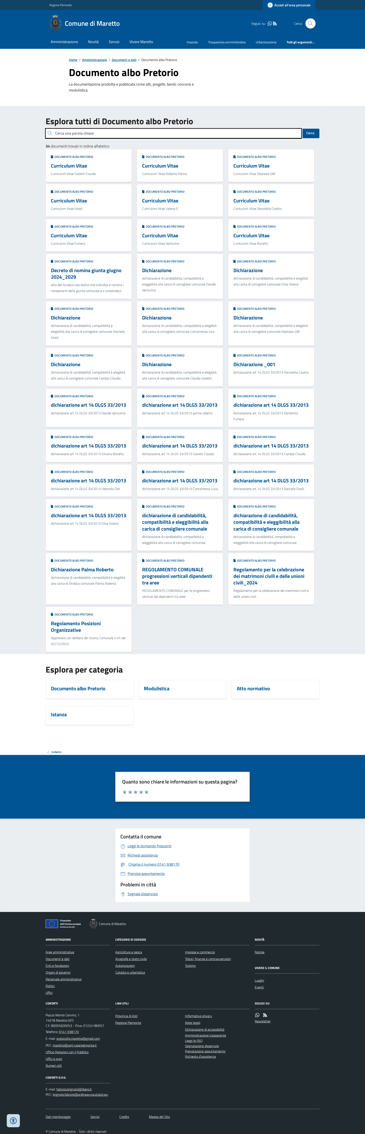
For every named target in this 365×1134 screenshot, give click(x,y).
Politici (50, 985)
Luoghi (259, 980)
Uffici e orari (54, 1058)
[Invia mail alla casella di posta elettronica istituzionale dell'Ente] (78, 1038)
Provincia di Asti (126, 1015)
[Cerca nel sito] (309, 23)
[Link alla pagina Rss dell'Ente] (265, 1015)
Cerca (310, 132)
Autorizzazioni (125, 965)
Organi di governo (58, 972)
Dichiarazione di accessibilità (204, 1029)
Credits (124, 1116)
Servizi (114, 42)
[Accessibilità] (13, 1120)
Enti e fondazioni (57, 965)
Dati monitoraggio (58, 1116)
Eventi (259, 987)
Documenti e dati (124, 59)
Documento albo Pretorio (73, 156)
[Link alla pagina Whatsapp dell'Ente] (257, 1015)
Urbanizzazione (266, 42)
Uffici (49, 992)
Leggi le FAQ (194, 1040)
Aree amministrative (60, 952)
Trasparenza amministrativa (227, 42)
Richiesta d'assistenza (200, 1056)
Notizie (259, 952)
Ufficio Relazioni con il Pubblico (67, 1052)
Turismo (190, 965)
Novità (93, 42)
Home (73, 59)
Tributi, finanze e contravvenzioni (208, 958)
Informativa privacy (198, 1015)
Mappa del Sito (159, 1116)
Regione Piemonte (60, 5)
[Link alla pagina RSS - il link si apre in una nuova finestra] (274, 23)
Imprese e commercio (200, 952)
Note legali (192, 1022)
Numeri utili (54, 1065)
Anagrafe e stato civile (131, 958)
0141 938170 (69, 1031)
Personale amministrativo (64, 979)
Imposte (192, 42)
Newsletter (263, 1021)
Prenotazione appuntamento (205, 1051)
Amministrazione (64, 42)
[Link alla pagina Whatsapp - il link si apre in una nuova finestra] (269, 23)
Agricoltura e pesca (128, 952)
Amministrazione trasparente (205, 1035)
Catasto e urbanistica (130, 972)
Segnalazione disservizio (202, 1045)
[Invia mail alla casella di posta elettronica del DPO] (74, 1089)
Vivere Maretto (141, 42)
